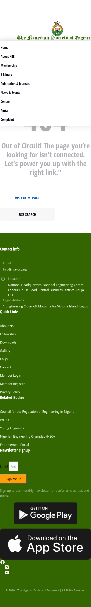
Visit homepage (27, 197)
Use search (27, 214)
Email (7, 263)
